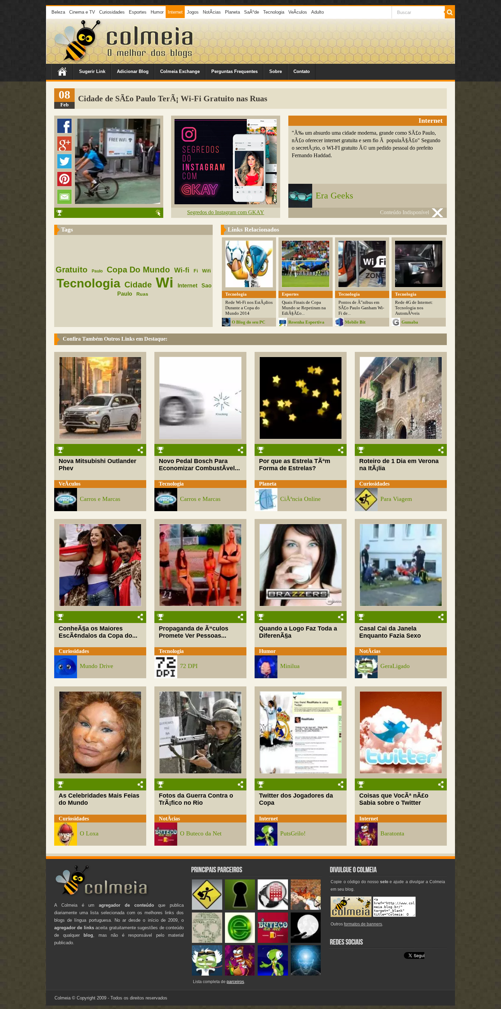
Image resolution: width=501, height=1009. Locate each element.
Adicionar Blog (133, 71)
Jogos (193, 12)
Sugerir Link (92, 71)
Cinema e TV (82, 12)
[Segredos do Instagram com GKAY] (225, 202)
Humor (157, 12)
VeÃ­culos (297, 12)
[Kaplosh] (306, 908)
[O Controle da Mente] (306, 974)
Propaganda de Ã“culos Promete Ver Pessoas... (193, 632)
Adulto (317, 12)
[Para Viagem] (207, 908)
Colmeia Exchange (180, 71)
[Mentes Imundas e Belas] (306, 941)
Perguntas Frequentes (234, 71)
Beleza (58, 12)
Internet (175, 12)
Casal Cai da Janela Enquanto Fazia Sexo (390, 632)
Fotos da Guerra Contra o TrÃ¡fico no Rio (196, 799)
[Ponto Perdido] (240, 908)
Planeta (232, 12)
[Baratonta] (240, 974)
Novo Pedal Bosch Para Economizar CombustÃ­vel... (199, 465)
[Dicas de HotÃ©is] (273, 908)
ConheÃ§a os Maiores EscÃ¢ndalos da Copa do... (98, 632)
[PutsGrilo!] (273, 974)
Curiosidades (112, 12)
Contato (301, 71)
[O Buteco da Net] (273, 941)
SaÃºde (251, 12)
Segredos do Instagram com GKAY (225, 212)
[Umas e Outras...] (207, 941)
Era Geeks (334, 196)
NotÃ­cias (212, 12)
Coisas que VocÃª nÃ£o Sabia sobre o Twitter (393, 799)
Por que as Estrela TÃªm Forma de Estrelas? (294, 465)
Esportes (138, 12)
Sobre (275, 71)
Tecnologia (273, 12)
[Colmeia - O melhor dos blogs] (78, 61)
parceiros (235, 981)
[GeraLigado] (207, 974)
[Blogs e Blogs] (240, 941)
